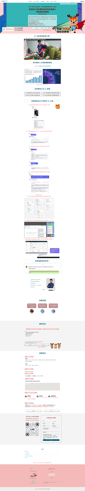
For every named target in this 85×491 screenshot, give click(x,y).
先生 (53, 421)
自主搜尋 (54, 436)
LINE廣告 (51, 436)
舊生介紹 (44, 437)
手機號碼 (53, 423)
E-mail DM (53, 437)
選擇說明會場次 (45, 432)
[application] (39, 1)
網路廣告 (48, 436)
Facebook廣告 (45, 435)
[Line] (83, 1)
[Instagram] (82, 1)
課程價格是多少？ (27, 451)
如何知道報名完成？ (27, 452)
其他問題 (26, 457)
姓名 (43, 420)
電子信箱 (44, 423)
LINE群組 (44, 438)
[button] (32, 93)
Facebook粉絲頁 (50, 435)
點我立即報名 (29, 397)
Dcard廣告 (44, 436)
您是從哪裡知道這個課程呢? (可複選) (47, 434)
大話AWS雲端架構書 (48, 437)
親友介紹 (57, 436)
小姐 (55, 421)
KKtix (56, 437)
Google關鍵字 (54, 435)
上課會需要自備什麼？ (27, 454)
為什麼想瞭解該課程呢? (46, 428)
